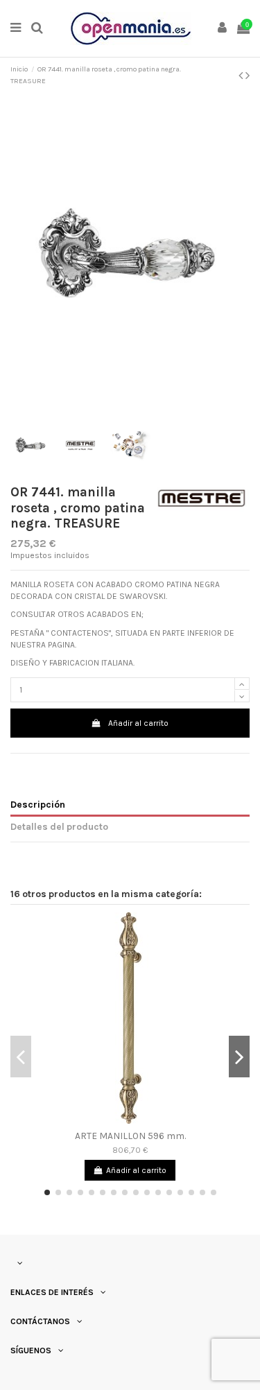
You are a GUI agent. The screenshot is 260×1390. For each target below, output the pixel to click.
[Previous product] (242, 75)
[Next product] (247, 75)
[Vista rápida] (130, 1119)
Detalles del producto (59, 826)
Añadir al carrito (138, 723)
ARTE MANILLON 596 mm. (130, 1135)
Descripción (37, 804)
